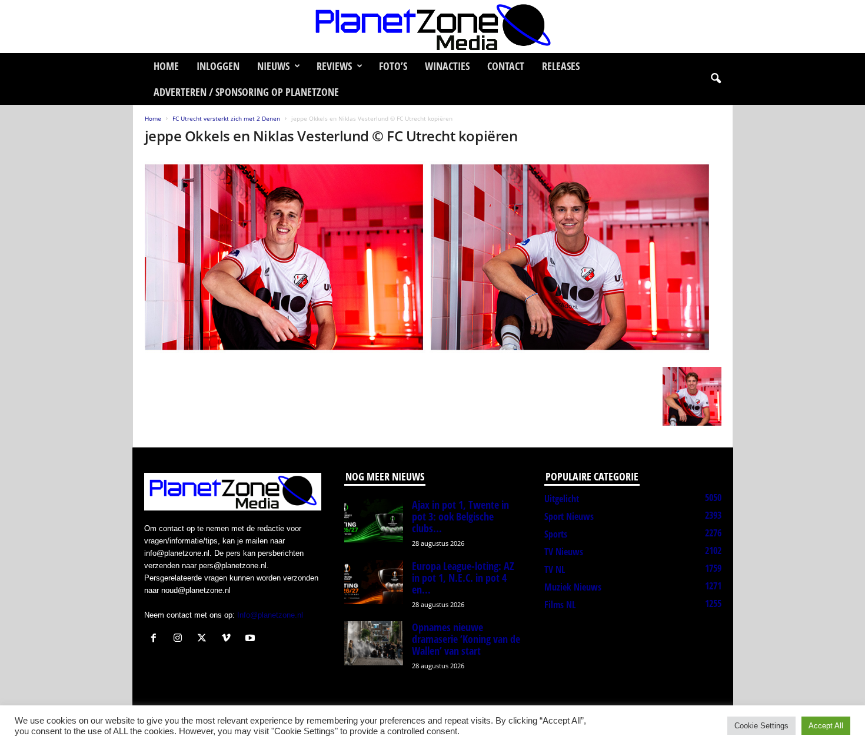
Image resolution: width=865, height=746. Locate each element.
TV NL (554, 569)
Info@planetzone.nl (270, 615)
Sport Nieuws (569, 516)
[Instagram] (180, 639)
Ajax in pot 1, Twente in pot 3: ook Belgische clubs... (460, 516)
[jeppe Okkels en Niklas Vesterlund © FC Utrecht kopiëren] (433, 259)
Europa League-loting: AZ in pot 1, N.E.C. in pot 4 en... (463, 577)
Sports (555, 534)
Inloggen (218, 66)
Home (166, 66)
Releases (561, 66)
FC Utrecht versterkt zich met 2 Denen (226, 118)
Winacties (447, 66)
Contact (505, 66)
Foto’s (393, 66)
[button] (715, 79)
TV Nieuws (563, 551)
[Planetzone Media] (432, 26)
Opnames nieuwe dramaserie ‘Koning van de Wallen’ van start (466, 639)
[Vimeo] (229, 639)
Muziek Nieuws (572, 587)
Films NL (559, 604)
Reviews (334, 66)
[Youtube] (251, 639)
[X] (204, 639)
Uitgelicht (561, 498)
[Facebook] (156, 639)
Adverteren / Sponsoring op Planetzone (246, 92)
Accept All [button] (826, 725)
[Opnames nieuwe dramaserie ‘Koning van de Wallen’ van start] (373, 643)
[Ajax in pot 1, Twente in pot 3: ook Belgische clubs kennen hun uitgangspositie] (373, 521)
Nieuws (273, 66)
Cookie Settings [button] (761, 725)
